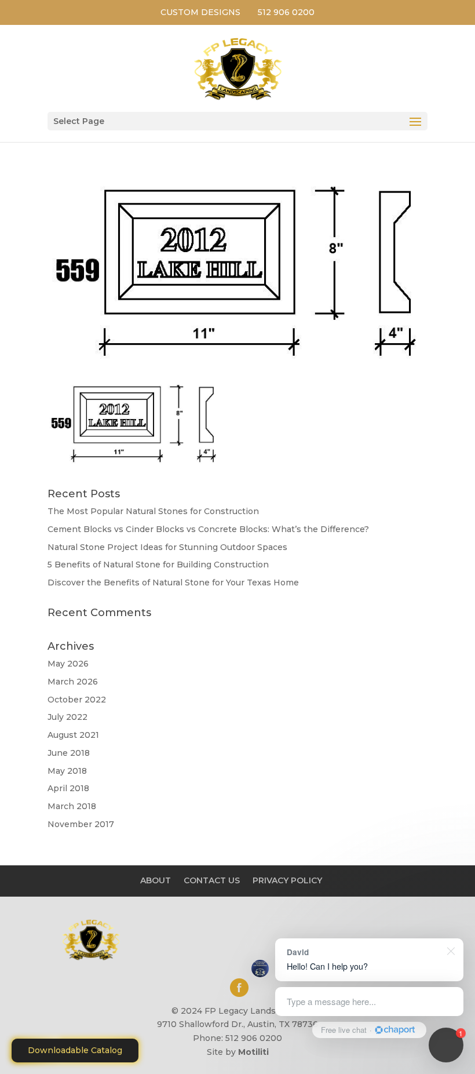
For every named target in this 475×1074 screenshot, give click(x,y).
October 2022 (77, 699)
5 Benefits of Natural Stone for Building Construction (158, 564)
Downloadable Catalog (75, 1050)
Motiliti (253, 1052)
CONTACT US (212, 880)
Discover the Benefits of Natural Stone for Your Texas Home (173, 582)
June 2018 (69, 753)
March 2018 (72, 806)
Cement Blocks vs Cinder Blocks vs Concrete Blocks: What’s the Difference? (208, 529)
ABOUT (155, 880)
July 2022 (67, 717)
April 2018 (68, 788)
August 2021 (73, 735)
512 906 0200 (286, 12)
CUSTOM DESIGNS (200, 12)
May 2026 (68, 663)
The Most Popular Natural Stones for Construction (153, 511)
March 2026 (73, 681)
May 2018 (67, 771)
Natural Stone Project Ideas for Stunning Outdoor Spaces (167, 547)
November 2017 (81, 824)
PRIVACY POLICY (287, 880)
